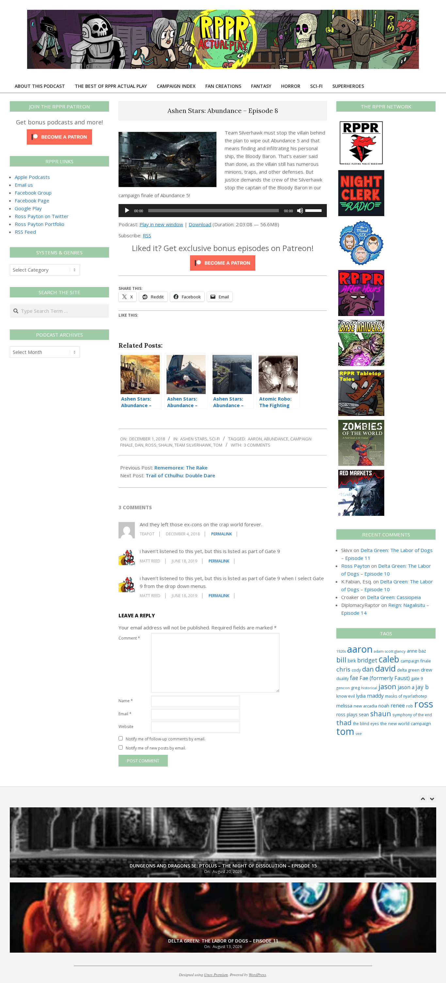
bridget (367, 660)
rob (409, 705)
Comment (129, 638)
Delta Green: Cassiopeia (394, 597)
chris (343, 669)
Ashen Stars (193, 439)
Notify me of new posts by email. (156, 748)
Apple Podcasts (32, 177)
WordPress (257, 974)
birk (352, 660)
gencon (343, 687)
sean (364, 714)
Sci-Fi (214, 439)
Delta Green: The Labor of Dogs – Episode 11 (223, 941)
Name (126, 701)
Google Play (28, 208)
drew (426, 669)
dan (139, 445)
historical (369, 687)
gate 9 (417, 678)
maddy (375, 695)
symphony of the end (412, 714)
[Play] (127, 210)
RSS (147, 235)
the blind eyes (366, 723)
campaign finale (416, 661)
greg (355, 687)
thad (344, 722)
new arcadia (365, 706)
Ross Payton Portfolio (39, 224)
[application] (223, 210)
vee (359, 733)
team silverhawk (192, 445)
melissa (344, 705)
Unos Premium (216, 974)
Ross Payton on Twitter (42, 216)
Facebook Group (33, 192)
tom (217, 445)
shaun (165, 445)
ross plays (347, 714)
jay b (422, 687)
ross (150, 445)
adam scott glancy (390, 651)
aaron (255, 439)
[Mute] (300, 210)
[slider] (314, 210)
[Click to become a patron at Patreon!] (222, 259)
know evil (345, 696)
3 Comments (257, 445)
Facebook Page (32, 200)
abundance (276, 439)
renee (397, 705)
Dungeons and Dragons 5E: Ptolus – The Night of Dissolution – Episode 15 (223, 866)
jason (387, 686)
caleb (389, 659)
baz (422, 651)
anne (412, 651)
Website (126, 726)
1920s (341, 651)
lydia (361, 696)
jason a (406, 687)
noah (383, 706)
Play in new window (161, 224)
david (385, 668)
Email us (24, 185)
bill (341, 659)
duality (342, 678)
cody (356, 670)
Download (200, 224)
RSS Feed (25, 232)
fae (354, 678)
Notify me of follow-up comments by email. (165, 739)
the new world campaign (405, 723)
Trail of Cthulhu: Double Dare (180, 475)
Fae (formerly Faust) (384, 678)
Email (125, 714)
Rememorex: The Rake (181, 467)
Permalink (221, 534)
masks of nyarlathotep (406, 696)
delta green (408, 670)
